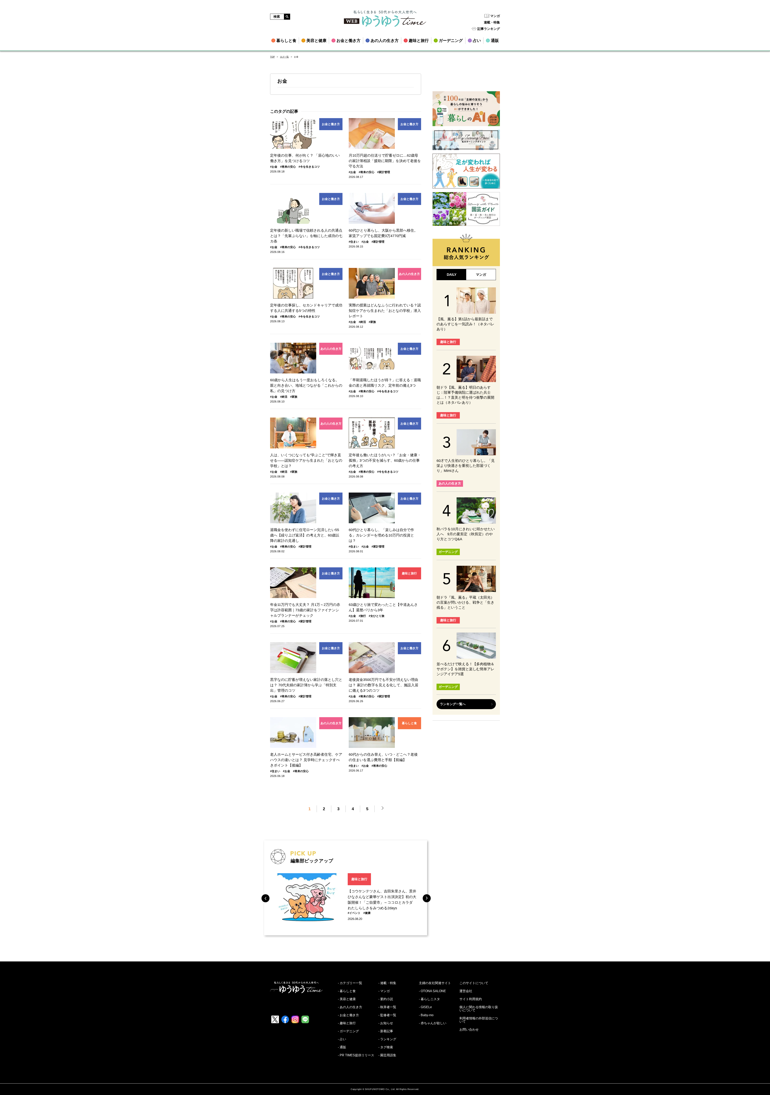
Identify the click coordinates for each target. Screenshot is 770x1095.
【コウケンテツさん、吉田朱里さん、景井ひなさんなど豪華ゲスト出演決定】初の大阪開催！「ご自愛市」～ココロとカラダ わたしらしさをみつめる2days (382, 899)
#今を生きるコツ (309, 166)
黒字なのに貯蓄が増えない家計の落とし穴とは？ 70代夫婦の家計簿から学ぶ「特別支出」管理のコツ (306, 685)
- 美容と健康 (347, 999)
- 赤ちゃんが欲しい (432, 1023)
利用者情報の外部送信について (478, 1020)
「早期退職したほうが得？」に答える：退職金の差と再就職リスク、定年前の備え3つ (385, 382)
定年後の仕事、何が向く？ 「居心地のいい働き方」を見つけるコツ (305, 158)
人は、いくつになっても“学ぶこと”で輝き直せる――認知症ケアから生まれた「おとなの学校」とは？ (306, 460)
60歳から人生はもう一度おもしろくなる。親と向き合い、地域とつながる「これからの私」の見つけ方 (306, 385)
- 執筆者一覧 (387, 1007)
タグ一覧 (284, 57)
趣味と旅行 (409, 573)
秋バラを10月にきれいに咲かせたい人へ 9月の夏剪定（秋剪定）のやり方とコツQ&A (466, 534)
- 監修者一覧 (387, 1015)
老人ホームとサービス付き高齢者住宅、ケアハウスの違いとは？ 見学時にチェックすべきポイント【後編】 (306, 759)
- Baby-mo (426, 1015)
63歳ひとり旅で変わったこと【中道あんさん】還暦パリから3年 (383, 607)
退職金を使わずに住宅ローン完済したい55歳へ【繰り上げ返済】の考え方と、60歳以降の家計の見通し (304, 535)
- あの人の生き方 (350, 1007)
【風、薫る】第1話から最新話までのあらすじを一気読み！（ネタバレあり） (465, 324)
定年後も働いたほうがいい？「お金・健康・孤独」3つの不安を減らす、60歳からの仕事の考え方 (385, 460)
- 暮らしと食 (347, 991)
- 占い (342, 1039)
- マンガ (384, 991)
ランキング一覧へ (453, 704)
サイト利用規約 (470, 999)
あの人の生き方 (409, 274)
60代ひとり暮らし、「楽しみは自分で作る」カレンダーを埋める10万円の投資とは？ (381, 535)
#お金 (273, 166)
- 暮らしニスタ (429, 999)
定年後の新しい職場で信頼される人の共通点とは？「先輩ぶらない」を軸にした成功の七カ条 (306, 235)
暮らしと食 (409, 723)
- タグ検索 (385, 1047)
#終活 (362, 321)
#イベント (354, 913)
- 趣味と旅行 (347, 1023)
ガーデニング (448, 552)
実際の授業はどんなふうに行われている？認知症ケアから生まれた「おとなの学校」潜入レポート (385, 310)
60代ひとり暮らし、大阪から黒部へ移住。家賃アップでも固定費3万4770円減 (383, 233)
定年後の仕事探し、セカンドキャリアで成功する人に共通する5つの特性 (306, 308)
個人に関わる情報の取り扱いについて (478, 1009)
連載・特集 (492, 22)
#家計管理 (383, 172)
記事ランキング (488, 28)
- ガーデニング (348, 1031)
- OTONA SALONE (432, 991)
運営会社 (465, 991)
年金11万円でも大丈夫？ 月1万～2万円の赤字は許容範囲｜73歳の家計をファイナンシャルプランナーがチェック (305, 610)
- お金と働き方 (348, 1015)
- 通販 (342, 1047)
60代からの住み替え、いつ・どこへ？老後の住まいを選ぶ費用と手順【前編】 (383, 757)
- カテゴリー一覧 (350, 983)
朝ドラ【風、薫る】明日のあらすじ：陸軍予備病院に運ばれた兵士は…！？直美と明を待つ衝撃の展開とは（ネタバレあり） (465, 395)
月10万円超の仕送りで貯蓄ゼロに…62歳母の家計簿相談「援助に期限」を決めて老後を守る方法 (385, 160)
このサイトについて (473, 983)
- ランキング (387, 1039)
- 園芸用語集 (387, 1055)
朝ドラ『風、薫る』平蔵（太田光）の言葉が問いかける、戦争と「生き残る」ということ (465, 602)
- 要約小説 (385, 999)
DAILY (451, 275)
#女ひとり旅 (376, 615)
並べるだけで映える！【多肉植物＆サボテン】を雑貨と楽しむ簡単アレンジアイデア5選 (465, 669)
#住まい (354, 241)
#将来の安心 (288, 166)
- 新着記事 (385, 1031)
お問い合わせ (469, 1029)
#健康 (367, 913)
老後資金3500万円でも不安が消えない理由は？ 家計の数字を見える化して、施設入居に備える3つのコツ (383, 685)
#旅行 (362, 615)
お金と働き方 (331, 124)
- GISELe (425, 1007)
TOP (272, 57)
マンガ (495, 16)
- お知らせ (385, 1023)
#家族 (372, 321)
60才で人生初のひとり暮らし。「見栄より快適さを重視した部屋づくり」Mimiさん (466, 466)
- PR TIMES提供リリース (356, 1055)
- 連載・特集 (387, 983)
